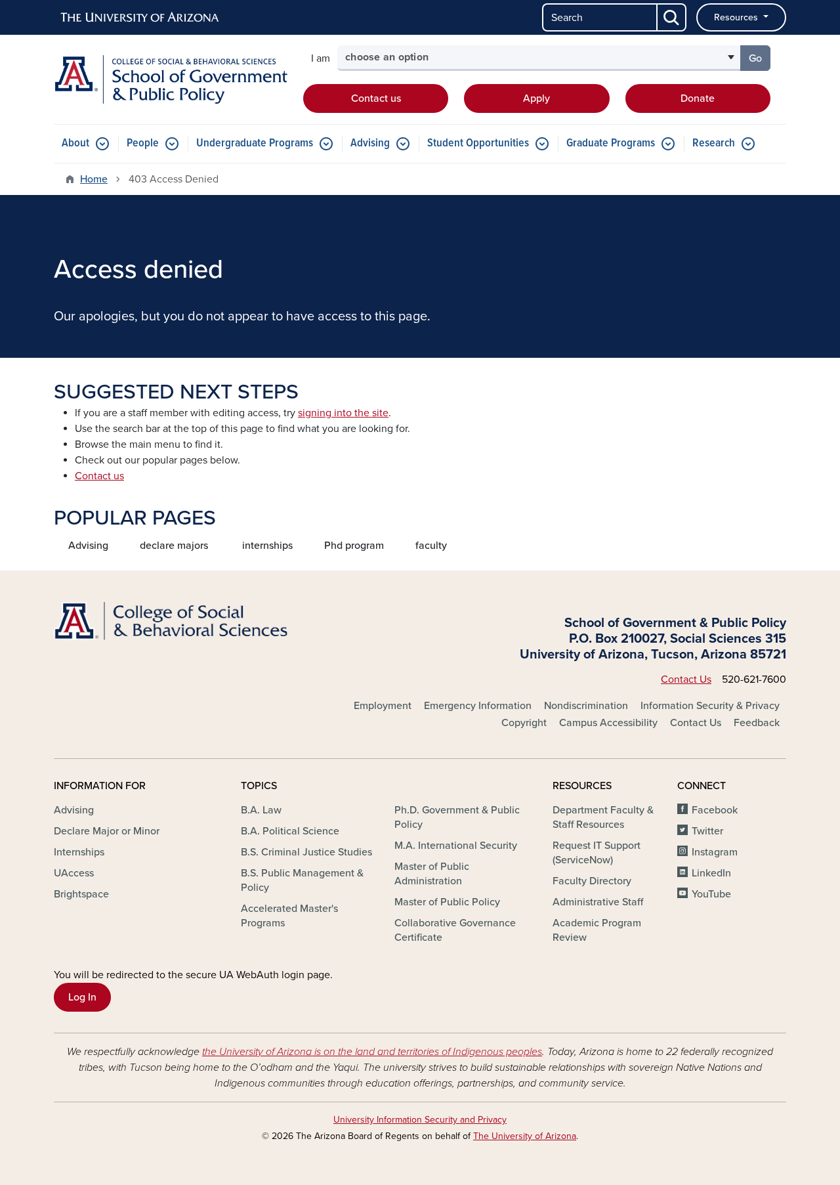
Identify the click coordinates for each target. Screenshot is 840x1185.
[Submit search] (672, 17)
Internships (79, 852)
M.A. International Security (455, 845)
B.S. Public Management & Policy (302, 880)
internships (267, 545)
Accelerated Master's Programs (289, 916)
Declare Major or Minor (106, 831)
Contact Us (686, 679)
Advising (370, 143)
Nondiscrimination (586, 705)
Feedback (757, 722)
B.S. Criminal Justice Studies (306, 852)
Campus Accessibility (608, 722)
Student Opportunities (478, 143)
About (75, 143)
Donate (698, 98)
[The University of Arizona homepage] (140, 17)
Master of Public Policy (447, 902)
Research (713, 143)
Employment (382, 705)
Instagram (715, 852)
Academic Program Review (597, 930)
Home (94, 179)
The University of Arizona (524, 1136)
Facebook (715, 810)
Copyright (524, 722)
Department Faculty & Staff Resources (603, 817)
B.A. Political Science (290, 831)
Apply (536, 98)
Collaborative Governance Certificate (455, 930)
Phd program (354, 545)
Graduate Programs (610, 143)
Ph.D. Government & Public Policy (457, 817)
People (143, 143)
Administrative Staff (598, 902)
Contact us (376, 98)
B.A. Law (261, 810)
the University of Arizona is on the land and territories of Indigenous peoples (372, 1051)
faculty (431, 545)
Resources (737, 17)
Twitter (707, 831)
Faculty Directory (592, 881)
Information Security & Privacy (710, 705)
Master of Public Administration (431, 874)
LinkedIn (711, 873)
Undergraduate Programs (254, 143)
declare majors (174, 545)
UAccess (74, 873)
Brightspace (81, 894)
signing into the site (343, 413)
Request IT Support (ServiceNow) (596, 853)
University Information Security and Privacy (420, 1119)
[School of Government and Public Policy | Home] (170, 79)
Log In (82, 997)
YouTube (711, 894)
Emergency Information (478, 705)
